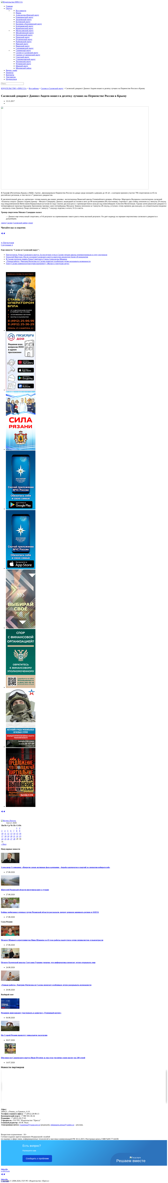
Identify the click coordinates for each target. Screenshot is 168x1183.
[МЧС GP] (20, 509)
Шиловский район (23, 68)
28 (14, 839)
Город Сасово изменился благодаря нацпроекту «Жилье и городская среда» (37, 264)
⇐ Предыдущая (7, 243)
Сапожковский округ (25, 48)
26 (8, 839)
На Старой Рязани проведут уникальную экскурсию (24, 1035)
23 (20, 836)
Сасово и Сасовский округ (27, 53)
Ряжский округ (22, 44)
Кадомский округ (23, 22)
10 (2, 833)
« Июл (3, 844)
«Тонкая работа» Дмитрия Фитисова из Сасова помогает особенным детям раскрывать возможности (48, 261)
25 (5, 839)
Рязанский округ (23, 46)
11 (5, 833)
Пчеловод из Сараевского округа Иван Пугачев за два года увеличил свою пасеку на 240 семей (43, 1058)
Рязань (18, 13)
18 (5, 836)
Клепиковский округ (24, 26)
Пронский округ (23, 37)
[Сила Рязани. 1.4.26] (20, 449)
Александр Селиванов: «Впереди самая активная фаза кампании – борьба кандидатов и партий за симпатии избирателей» (55, 867)
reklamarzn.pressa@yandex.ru (62, 1125)
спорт (30, 223)
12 (8, 833)
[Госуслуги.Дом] (20, 390)
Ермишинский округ (24, 17)
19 (8, 836)
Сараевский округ (23, 50)
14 (14, 833)
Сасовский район (20, 223)
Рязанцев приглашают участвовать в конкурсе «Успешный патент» (31, 1013)
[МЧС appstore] (20, 568)
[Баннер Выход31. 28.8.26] (20, 806)
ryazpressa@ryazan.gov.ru (30, 1125)
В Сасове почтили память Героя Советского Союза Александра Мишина (36, 259)
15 (17, 833)
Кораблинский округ (24, 28)
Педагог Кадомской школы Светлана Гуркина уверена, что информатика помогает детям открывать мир (48, 962)
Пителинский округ (24, 35)
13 (11, 833)
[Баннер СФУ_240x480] (20, 687)
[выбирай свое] (20, 628)
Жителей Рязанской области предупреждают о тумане (25, 890)
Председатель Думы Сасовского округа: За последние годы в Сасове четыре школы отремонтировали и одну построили (56, 255)
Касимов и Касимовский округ (29, 24)
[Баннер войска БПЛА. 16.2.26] (20, 330)
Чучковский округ (23, 64)
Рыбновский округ (24, 42)
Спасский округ (22, 57)
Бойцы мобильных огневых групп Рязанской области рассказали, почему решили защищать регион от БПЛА (50, 912)
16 (20, 833)
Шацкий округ (22, 66)
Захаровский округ (24, 19)
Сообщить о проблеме (37, 1158)
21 (14, 836)
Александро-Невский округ (27, 15)
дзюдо (3, 223)
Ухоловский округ (23, 61)
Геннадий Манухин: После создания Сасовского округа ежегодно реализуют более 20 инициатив (47, 257)
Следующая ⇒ (7, 245)
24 (2, 839)
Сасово (10, 223)
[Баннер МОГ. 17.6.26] (20, 747)
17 (2, 836)
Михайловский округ (25, 33)
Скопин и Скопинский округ (28, 55)
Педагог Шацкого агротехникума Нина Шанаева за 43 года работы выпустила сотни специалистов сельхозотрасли (52, 940)
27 (11, 839)
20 (11, 836)
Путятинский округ (24, 39)
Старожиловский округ (26, 59)
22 (17, 836)
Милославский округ (25, 30)
